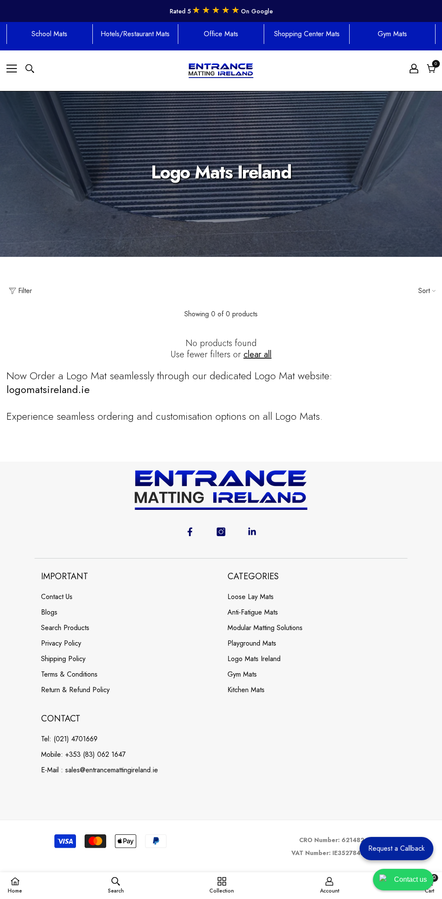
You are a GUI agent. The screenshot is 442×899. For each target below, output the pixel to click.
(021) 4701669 (76, 739)
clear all (257, 354)
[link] (116, 885)
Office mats (221, 34)
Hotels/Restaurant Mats (135, 34)
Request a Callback (396, 848)
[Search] (29, 68)
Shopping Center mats (307, 34)
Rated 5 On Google (221, 11)
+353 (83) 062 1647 (95, 754)
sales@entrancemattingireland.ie (111, 770)
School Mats (49, 34)
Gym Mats (392, 34)
